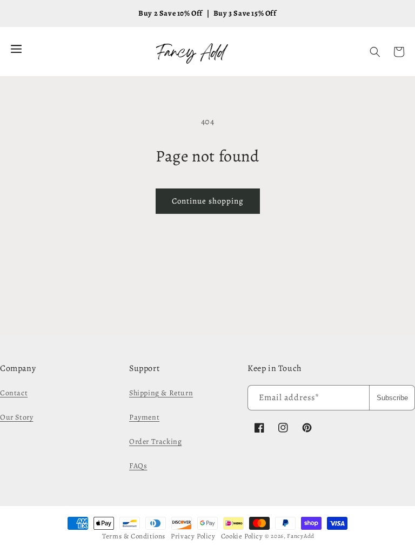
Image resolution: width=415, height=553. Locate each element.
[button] (375, 52)
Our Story (16, 417)
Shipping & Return (161, 393)
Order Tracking (155, 441)
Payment (144, 417)
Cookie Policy (242, 536)
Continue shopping (208, 200)
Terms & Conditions (133, 536)
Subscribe (392, 398)
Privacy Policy (193, 536)
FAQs (138, 466)
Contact (14, 393)
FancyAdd (300, 536)
